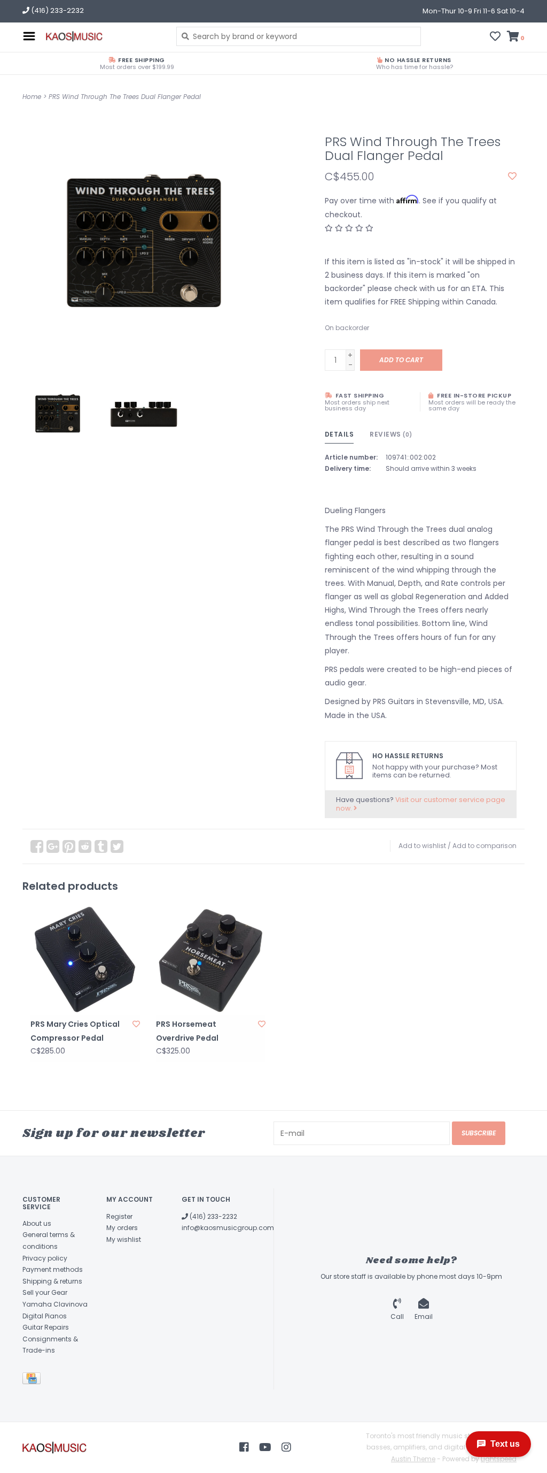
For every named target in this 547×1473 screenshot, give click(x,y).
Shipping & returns (52, 1281)
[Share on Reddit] (85, 846)
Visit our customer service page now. (420, 804)
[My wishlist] (495, 37)
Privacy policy (44, 1258)
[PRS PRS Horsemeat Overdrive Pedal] (210, 960)
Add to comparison (484, 845)
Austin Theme (413, 1458)
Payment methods (52, 1269)
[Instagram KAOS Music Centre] (286, 1447)
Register (119, 1216)
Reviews (391, 434)
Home (31, 96)
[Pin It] (68, 846)
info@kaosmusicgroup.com (228, 1227)
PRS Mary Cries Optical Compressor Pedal (75, 1031)
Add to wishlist (422, 845)
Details (339, 434)
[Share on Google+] (52, 846)
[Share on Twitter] (117, 846)
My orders (122, 1227)
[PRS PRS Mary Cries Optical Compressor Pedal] (85, 960)
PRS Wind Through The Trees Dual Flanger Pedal (125, 96)
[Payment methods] (33, 1380)
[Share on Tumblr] (101, 846)
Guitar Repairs (45, 1327)
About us (36, 1223)
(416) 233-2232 (212, 1216)
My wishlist (123, 1239)
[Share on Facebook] (36, 846)
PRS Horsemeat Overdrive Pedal (187, 1031)
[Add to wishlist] (512, 176)
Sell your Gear (44, 1292)
